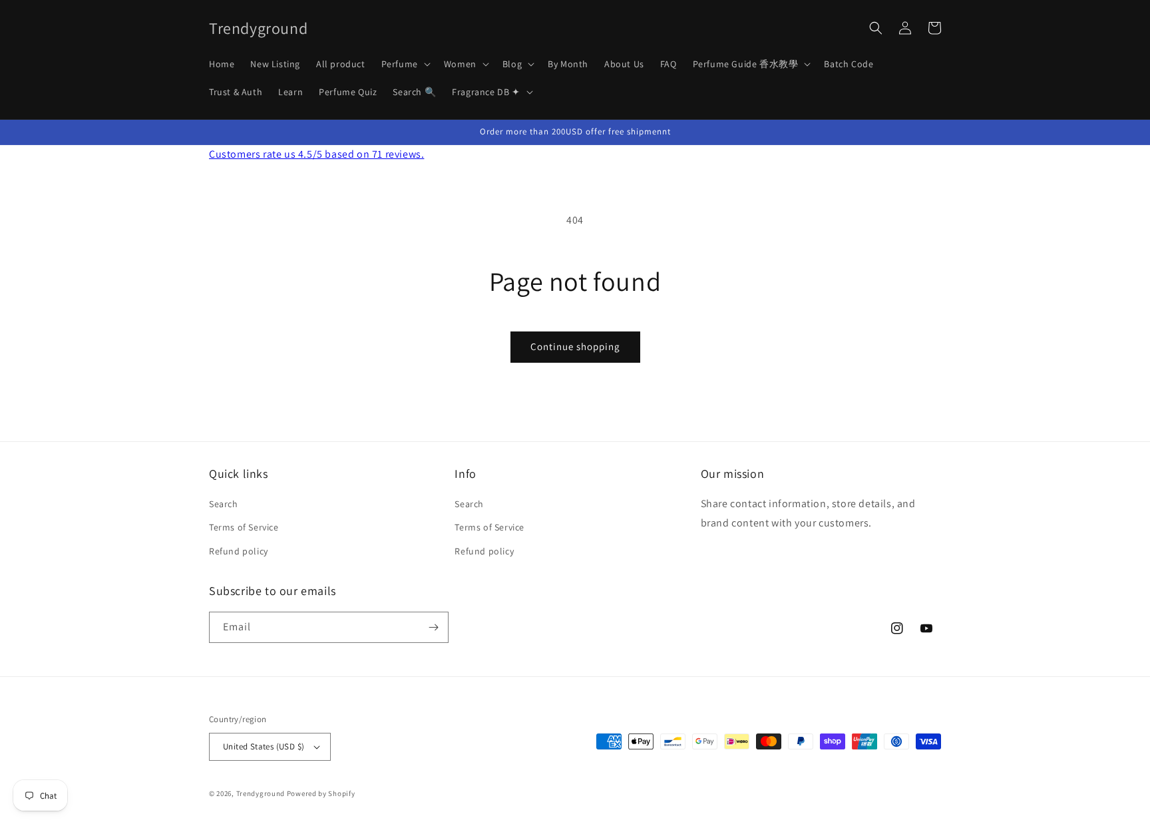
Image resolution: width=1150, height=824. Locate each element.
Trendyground (260, 793)
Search (223, 504)
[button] (404, 64)
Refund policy (238, 551)
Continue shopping (575, 346)
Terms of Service (244, 527)
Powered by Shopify (321, 793)
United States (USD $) (263, 746)
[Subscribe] (433, 627)
